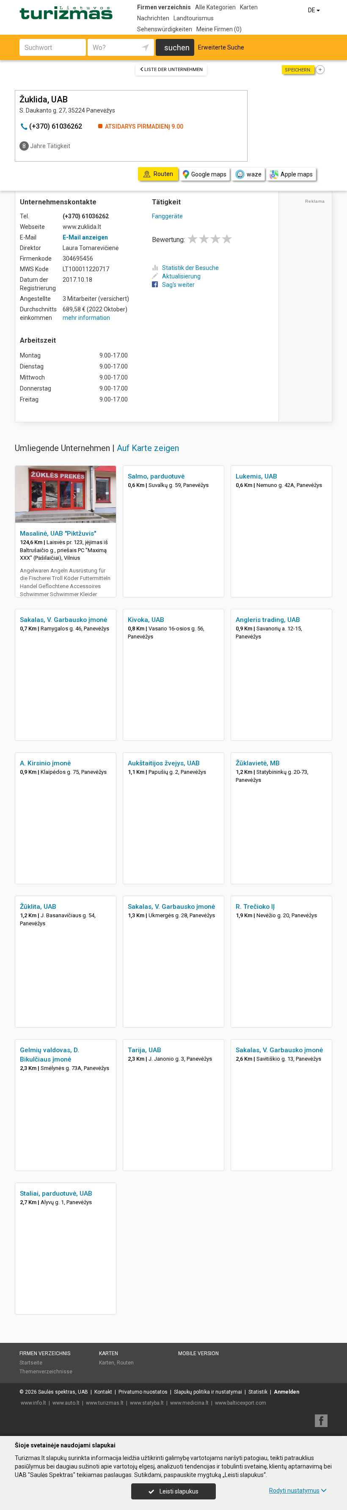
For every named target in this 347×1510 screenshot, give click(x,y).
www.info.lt (33, 1403)
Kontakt (103, 1392)
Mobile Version (198, 1353)
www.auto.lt (66, 1403)
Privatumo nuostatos (143, 1392)
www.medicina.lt (189, 1403)
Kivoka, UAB (146, 620)
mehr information (86, 317)
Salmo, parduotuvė (156, 476)
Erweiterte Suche (221, 47)
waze (254, 174)
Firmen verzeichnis (164, 7)
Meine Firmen (219, 29)
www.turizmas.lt (105, 1403)
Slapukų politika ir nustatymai (208, 1392)
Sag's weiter (178, 284)
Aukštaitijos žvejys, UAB (164, 763)
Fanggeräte (167, 216)
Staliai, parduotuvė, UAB (56, 1193)
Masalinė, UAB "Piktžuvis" (58, 533)
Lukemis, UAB (256, 476)
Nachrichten (153, 18)
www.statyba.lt (147, 1403)
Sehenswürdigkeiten (164, 29)
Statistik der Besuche (190, 267)
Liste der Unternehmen (173, 69)
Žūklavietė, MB (258, 763)
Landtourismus (194, 18)
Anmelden (286, 1392)
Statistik (257, 1392)
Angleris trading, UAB (268, 620)
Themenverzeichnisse (45, 1372)
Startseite (30, 1363)
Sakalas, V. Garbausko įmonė (63, 620)
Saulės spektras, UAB (63, 1392)
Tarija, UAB (144, 1050)
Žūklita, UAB (38, 906)
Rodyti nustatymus (294, 1490)
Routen (125, 1363)
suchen (177, 47)
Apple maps (297, 174)
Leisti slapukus (178, 1491)
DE (312, 10)
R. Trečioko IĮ (255, 906)
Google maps (208, 174)
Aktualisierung (181, 276)
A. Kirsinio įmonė (45, 763)
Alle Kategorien (215, 7)
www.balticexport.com (240, 1403)
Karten (249, 7)
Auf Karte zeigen (148, 448)
